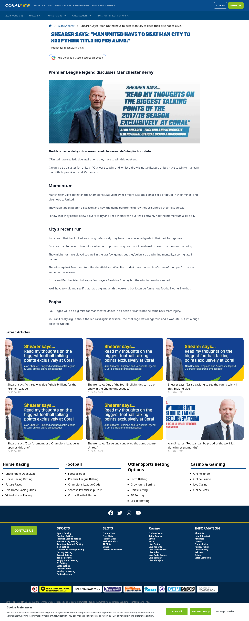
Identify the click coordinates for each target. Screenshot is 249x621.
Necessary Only (201, 611)
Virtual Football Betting (83, 495)
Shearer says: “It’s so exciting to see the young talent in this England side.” (203, 386)
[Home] (50, 26)
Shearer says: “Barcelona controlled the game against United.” (122, 445)
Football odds (77, 474)
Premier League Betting (83, 479)
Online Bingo (201, 474)
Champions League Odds (84, 484)
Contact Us (23, 530)
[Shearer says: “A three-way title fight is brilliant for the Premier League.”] (44, 359)
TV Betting (137, 495)
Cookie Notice (60, 615)
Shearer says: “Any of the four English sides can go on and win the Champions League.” (122, 386)
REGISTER (235, 5)
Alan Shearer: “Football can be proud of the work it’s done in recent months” (201, 445)
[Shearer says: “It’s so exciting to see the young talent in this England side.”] (205, 359)
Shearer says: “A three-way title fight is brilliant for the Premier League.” (41, 386)
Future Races (13, 484)
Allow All (177, 611)
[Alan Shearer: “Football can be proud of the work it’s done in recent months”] (205, 418)
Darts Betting (139, 490)
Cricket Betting (140, 501)
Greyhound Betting (143, 484)
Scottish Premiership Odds (85, 490)
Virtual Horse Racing (18, 495)
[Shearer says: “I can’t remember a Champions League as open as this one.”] (44, 418)
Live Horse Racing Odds (20, 490)
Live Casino (200, 484)
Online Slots (201, 490)
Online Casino (202, 479)
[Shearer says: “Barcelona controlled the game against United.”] (124, 418)
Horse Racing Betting (19, 479)
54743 (146, 601)
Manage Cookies (225, 611)
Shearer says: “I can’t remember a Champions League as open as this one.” (43, 445)
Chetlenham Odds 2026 (20, 474)
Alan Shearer (66, 26)
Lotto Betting (139, 479)
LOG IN (220, 5)
